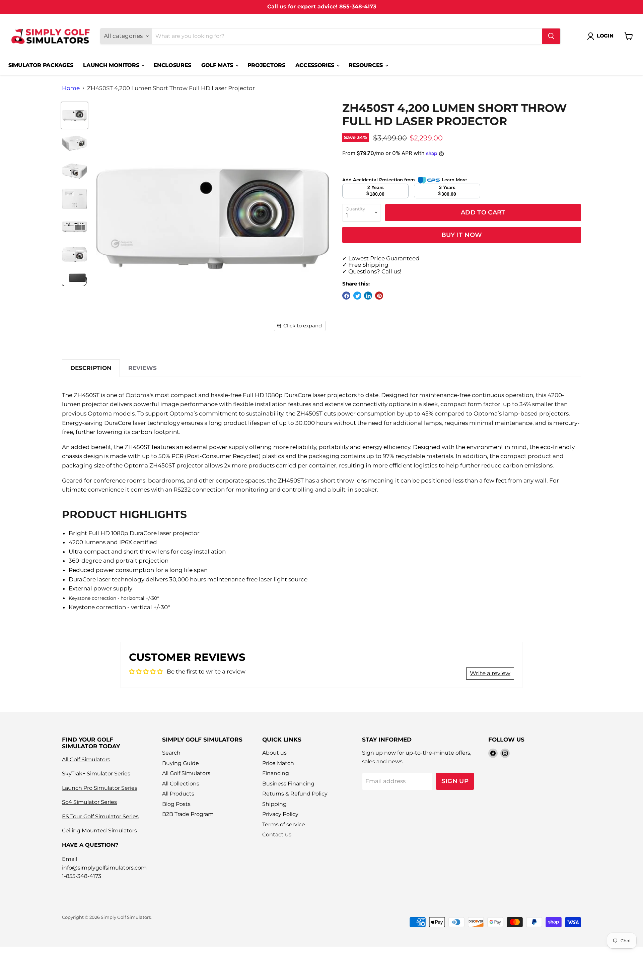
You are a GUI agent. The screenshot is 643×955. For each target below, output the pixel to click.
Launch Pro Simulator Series (99, 788)
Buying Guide (180, 763)
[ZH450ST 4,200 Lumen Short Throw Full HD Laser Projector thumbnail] (74, 115)
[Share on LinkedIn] (368, 296)
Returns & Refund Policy (295, 793)
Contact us (276, 834)
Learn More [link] (454, 179)
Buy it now (461, 235)
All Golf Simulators (86, 759)
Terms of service (283, 824)
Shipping (274, 804)
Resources (366, 65)
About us (274, 753)
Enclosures (172, 65)
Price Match (278, 763)
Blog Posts (176, 804)
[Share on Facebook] (346, 296)
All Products (178, 793)
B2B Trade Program (188, 814)
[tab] (91, 368)
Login (605, 36)
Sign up (455, 781)
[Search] (551, 36)
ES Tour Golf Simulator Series (100, 816)
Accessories (315, 65)
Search (171, 753)
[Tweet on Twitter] (357, 296)
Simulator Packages (40, 65)
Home (71, 88)
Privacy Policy (280, 814)
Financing (275, 773)
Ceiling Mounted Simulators (99, 830)
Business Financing (288, 783)
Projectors (266, 65)
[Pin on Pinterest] (379, 296)
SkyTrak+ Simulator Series (96, 773)
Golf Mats (218, 65)
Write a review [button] (490, 673)
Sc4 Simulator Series (89, 802)
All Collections (180, 783)
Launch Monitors (112, 65)
